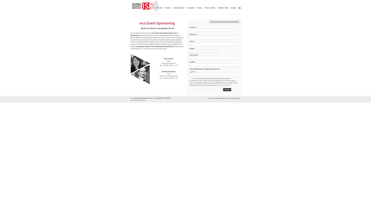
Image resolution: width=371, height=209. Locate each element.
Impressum (210, 98)
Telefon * (192, 48)
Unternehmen (193, 55)
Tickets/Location (179, 8)
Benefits (168, 8)
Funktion (192, 62)
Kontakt (233, 8)
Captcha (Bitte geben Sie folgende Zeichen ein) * (204, 69)
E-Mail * (191, 41)
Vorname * (192, 27)
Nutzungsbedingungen (221, 98)
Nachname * (193, 34)
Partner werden (210, 8)
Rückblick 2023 (223, 8)
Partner (199, 8)
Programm (190, 8)
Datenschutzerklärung (223, 85)
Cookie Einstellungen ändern (138, 100)
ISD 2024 (159, 8)
